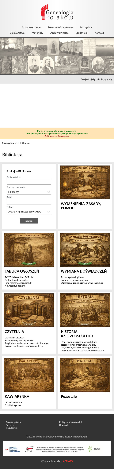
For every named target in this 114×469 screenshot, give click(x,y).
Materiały (37, 32)
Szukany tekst (13, 177)
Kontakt (99, 32)
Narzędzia (86, 27)
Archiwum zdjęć (59, 32)
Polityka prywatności (70, 422)
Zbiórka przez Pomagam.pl (57, 136)
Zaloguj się (106, 79)
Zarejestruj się (88, 79)
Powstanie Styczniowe (60, 27)
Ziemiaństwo (17, 32)
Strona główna (9, 143)
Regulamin (11, 427)
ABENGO (68, 461)
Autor (9, 197)
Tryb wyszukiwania (16, 187)
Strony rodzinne (31, 27)
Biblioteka (81, 32)
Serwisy (10, 424)
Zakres (10, 207)
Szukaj (29, 220)
